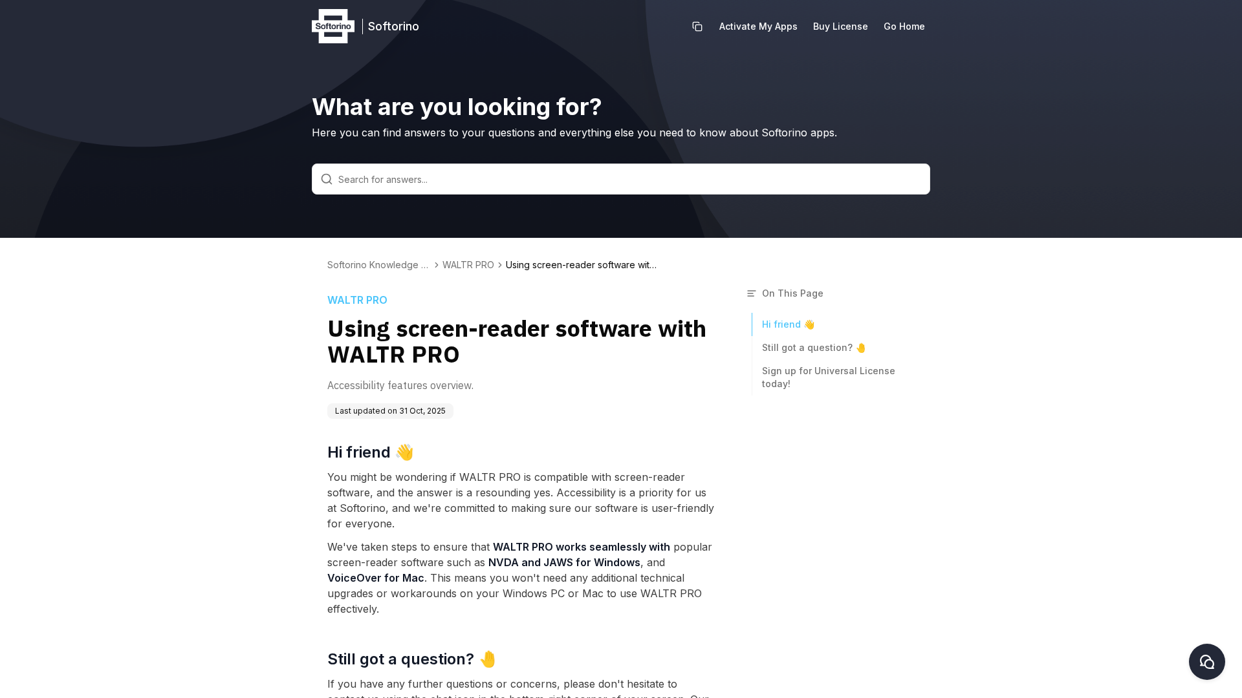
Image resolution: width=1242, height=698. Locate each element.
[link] (583, 265)
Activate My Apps (758, 26)
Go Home (904, 26)
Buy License (840, 26)
